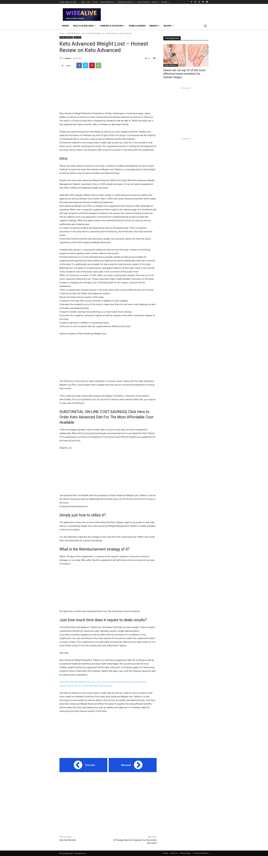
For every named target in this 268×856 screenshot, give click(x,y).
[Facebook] (191, 2)
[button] (205, 25)
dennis (68, 58)
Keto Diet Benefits (67, 840)
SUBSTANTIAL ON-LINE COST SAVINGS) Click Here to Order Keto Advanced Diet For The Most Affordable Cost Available (106, 417)
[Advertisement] (155, 14)
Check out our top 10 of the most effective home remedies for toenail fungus (184, 74)
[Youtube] (207, 2)
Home (61, 33)
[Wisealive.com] (81, 14)
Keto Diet (77, 37)
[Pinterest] (92, 65)
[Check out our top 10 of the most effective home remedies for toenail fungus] (186, 55)
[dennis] (61, 58)
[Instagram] (195, 2)
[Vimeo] (203, 2)
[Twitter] (199, 2)
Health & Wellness (73, 33)
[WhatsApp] (98, 65)
